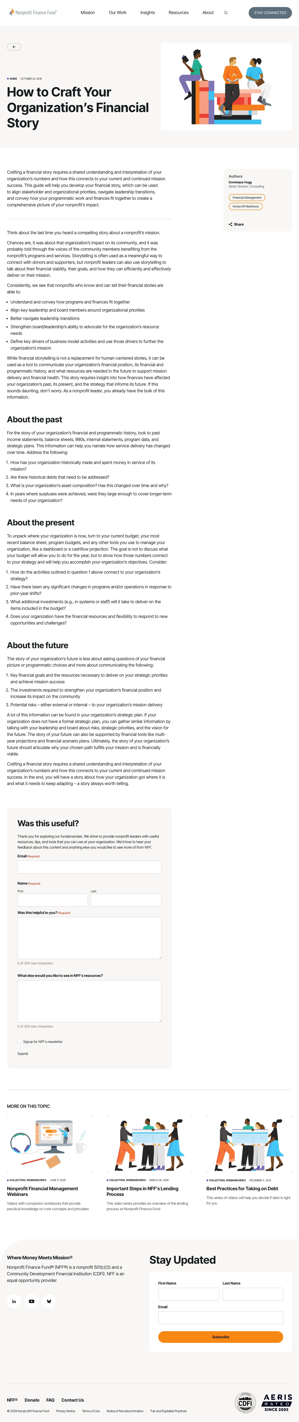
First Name (167, 1283)
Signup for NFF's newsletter (43, 1042)
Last (93, 891)
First (20, 891)
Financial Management (247, 197)
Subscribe (220, 1337)
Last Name (231, 1283)
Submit (23, 1053)
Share (239, 224)
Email (162, 1307)
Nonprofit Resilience (246, 206)
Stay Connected (270, 13)
